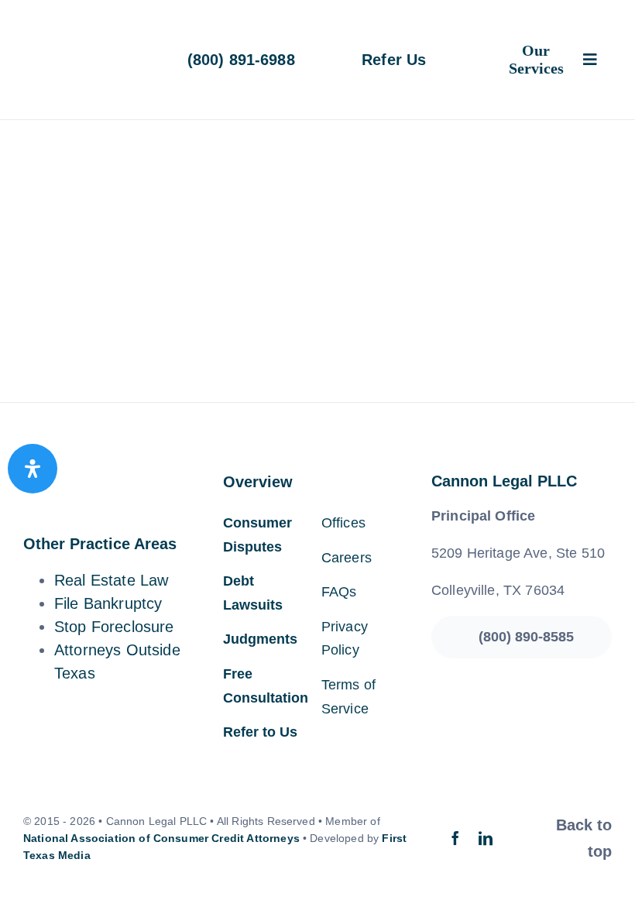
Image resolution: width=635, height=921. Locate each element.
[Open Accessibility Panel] (32, 468)
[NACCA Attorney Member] (521, 292)
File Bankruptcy (108, 603)
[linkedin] (486, 838)
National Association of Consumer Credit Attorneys (161, 838)
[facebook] (455, 838)
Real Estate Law (111, 580)
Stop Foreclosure (114, 626)
